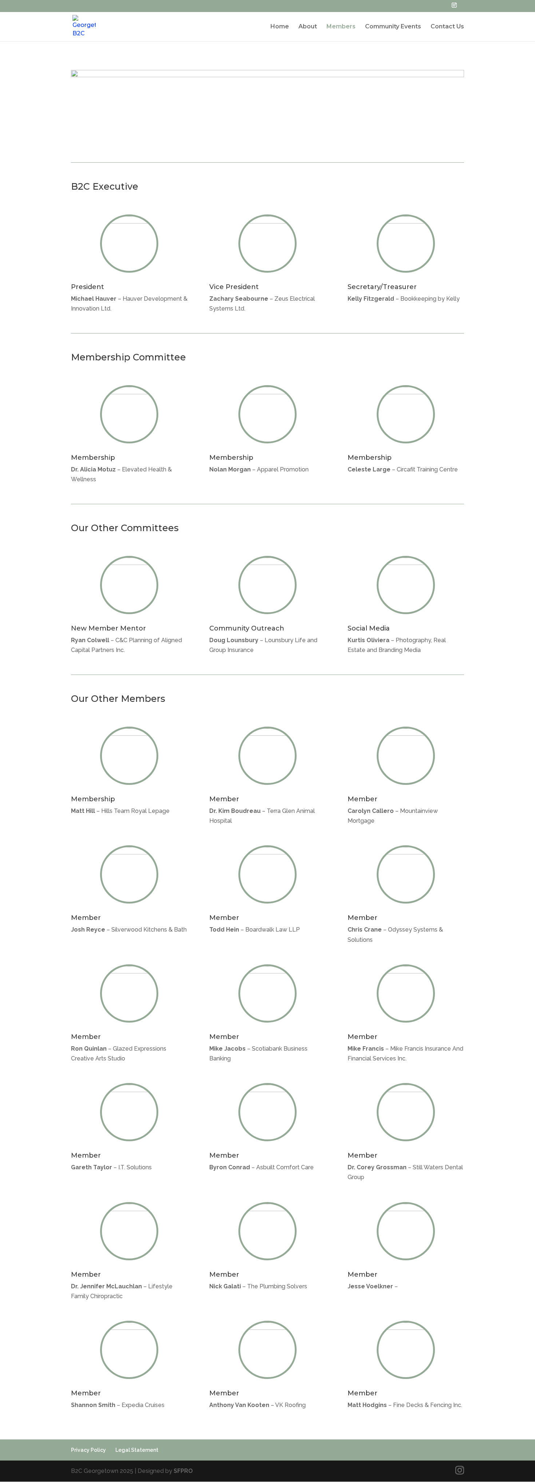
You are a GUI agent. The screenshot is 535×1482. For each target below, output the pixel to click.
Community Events (393, 27)
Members (341, 27)
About (307, 27)
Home (279, 27)
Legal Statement (136, 1450)
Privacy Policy (88, 1450)
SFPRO (183, 1470)
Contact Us (447, 27)
